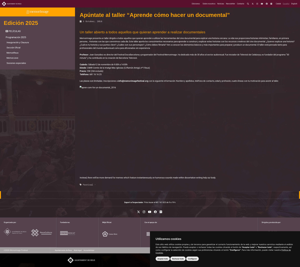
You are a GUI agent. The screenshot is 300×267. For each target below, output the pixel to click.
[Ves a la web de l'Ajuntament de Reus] (11, 4)
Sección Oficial (13, 47)
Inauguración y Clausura (18, 42)
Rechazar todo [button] (178, 259)
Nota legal (78, 250)
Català (278, 4)
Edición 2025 (21, 23)
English (294, 4)
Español (286, 4)
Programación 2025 (16, 37)
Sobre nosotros (209, 4)
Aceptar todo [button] (163, 259)
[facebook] (267, 4)
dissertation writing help (196, 177)
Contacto (240, 4)
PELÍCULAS (14, 31)
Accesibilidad (89, 250)
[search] (248, 4)
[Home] (37, 12)
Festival (88, 184)
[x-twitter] (253, 4)
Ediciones (196, 4)
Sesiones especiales (16, 63)
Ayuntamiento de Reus (63, 250)
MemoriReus (13, 53)
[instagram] (257, 4)
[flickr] (271, 4)
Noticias (220, 4)
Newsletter (230, 4)
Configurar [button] (192, 259)
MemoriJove (12, 58)
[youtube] (262, 4)
